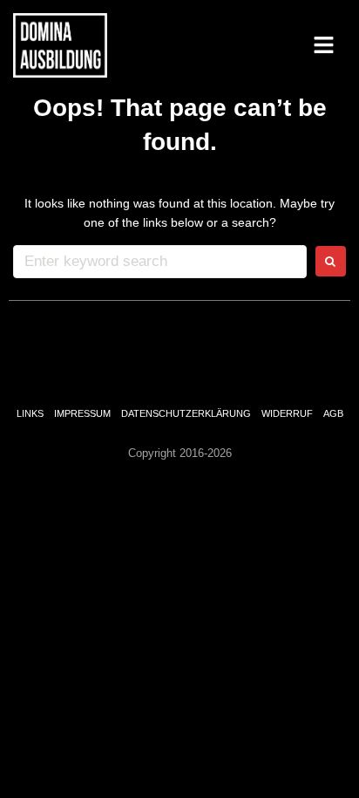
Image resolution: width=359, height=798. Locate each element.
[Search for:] (160, 261)
